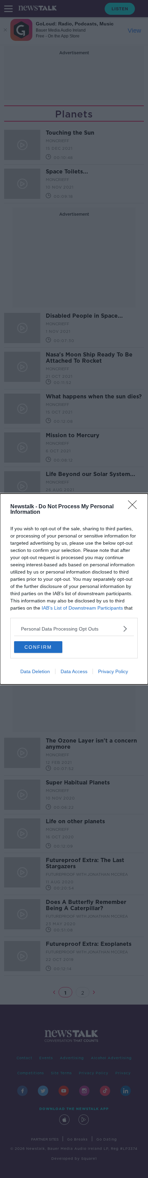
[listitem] (74, 628)
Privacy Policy (113, 671)
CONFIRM (38, 647)
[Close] (134, 506)
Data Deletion (35, 671)
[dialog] (74, 589)
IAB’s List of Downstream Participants (82, 608)
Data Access (74, 671)
